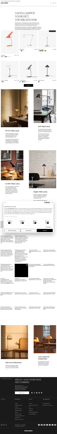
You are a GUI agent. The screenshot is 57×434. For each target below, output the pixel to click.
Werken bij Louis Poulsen (33, 405)
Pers (30, 406)
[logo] (4, 3)
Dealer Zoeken (17, 417)
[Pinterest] (39, 392)
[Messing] (46, 50)
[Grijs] (2, 56)
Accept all (45, 230)
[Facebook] (31, 392)
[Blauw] (41, 50)
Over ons (30, 403)
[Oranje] (1, 56)
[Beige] (38, 50)
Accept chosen (28, 230)
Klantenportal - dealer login (47, 405)
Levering (16, 406)
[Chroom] (44, 50)
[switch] (22, 223)
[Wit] (4, 56)
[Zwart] (5, 56)
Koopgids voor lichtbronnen (20, 415)
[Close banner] (52, 202)
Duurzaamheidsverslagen (33, 412)
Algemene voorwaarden (19, 419)
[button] (42, 235)
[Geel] (7, 56)
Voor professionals (46, 403)
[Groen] (6, 56)
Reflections (31, 408)
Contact (16, 403)
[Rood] (40, 50)
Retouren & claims (18, 408)
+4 (29, 81)
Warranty (16, 412)
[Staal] (20, 81)
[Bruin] (9, 56)
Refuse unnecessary (12, 230)
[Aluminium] (22, 50)
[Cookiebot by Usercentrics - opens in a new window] (45, 202)
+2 (10, 56)
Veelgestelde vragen (18, 405)
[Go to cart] (53, 3)
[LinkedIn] (36, 392)
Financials (31, 410)
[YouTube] (41, 392)
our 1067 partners (11, 208)
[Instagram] (34, 392)
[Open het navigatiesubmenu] (55, 3)
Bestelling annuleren (18, 410)
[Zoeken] (51, 3)
